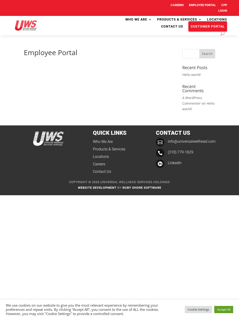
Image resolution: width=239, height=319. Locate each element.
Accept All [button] (223, 309)
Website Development (97, 187)
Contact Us (172, 26)
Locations (217, 19)
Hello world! (191, 74)
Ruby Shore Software (142, 187)
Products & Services (177, 19)
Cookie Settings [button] (198, 309)
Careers (177, 5)
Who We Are (136, 19)
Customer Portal (208, 26)
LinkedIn (175, 163)
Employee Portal (202, 5)
